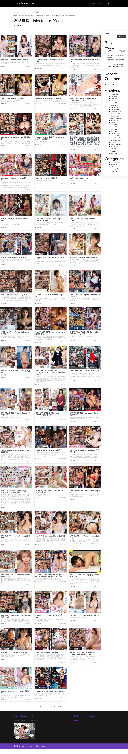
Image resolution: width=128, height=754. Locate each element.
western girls (115, 171)
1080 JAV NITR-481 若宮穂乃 (115, 64)
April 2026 (114, 103)
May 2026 (114, 101)
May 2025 (114, 127)
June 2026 (114, 98)
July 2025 (114, 122)
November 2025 (116, 114)
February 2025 (115, 133)
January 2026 (115, 109)
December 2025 (116, 111)
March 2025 (114, 131)
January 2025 (115, 136)
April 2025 (114, 129)
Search (107, 34)
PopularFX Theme (39, 746)
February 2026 (115, 107)
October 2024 (115, 142)
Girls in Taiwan (115, 162)
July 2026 (114, 96)
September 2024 (116, 144)
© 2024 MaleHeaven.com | (23, 746)
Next (59, 707)
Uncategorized (115, 169)
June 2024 (114, 151)
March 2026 (114, 105)
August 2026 (115, 94)
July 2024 (114, 149)
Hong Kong (114, 164)
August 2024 (115, 147)
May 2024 (114, 153)
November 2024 (116, 140)
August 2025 (114, 120)
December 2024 (116, 138)
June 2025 (114, 125)
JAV (112, 167)
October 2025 (115, 116)
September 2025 (116, 118)
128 (54, 707)
